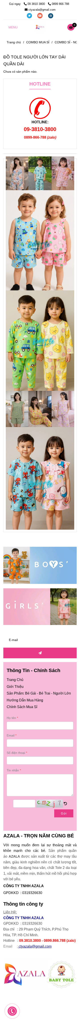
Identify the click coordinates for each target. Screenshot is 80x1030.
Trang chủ (14, 42)
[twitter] (29, 15)
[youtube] (40, 15)
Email (10, 735)
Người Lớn (62, 693)
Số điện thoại (16, 753)
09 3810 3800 (37, 4)
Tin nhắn (13, 770)
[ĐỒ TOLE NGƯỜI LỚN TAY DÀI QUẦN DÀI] (40, 27)
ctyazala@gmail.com (42, 9)
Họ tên (11, 718)
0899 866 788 (61, 4)
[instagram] (51, 15)
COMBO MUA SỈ (37, 42)
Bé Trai (44, 693)
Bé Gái (30, 693)
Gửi (64, 813)
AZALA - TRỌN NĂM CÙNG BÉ (38, 835)
